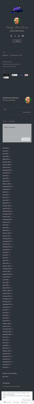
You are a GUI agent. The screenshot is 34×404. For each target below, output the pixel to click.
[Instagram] (18, 35)
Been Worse (26, 112)
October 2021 (6, 244)
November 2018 (7, 331)
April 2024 (5, 178)
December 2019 (7, 296)
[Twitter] (15, 35)
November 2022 (7, 214)
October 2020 (6, 271)
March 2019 (6, 320)
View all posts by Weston (9, 100)
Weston (6, 55)
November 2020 (7, 268)
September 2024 (7, 170)
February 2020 (6, 290)
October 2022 (6, 216)
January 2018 (6, 353)
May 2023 (5, 197)
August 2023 (6, 189)
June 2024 (5, 175)
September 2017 (7, 362)
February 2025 (6, 164)
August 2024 (6, 173)
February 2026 (6, 162)
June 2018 (5, 340)
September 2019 (7, 304)
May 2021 (5, 258)
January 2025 (6, 167)
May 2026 (5, 153)
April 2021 (5, 260)
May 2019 (5, 315)
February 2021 (6, 266)
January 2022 (6, 236)
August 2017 (6, 364)
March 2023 (6, 203)
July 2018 (5, 337)
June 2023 (5, 195)
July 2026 (5, 151)
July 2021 (5, 252)
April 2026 (5, 156)
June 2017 (5, 367)
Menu (18, 41)
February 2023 (6, 206)
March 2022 (6, 230)
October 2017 (6, 359)
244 (4, 110)
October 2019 (6, 301)
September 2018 (7, 334)
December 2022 (7, 211)
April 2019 (5, 318)
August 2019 (6, 307)
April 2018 (5, 345)
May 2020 (5, 282)
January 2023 (6, 208)
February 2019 (6, 323)
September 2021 (7, 247)
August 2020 (6, 277)
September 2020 (7, 274)
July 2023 (5, 192)
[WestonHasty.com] (11, 35)
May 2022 (5, 225)
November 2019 (7, 299)
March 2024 (6, 181)
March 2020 (6, 288)
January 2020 (6, 293)
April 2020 (5, 285)
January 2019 (6, 326)
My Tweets (5, 376)
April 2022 (5, 227)
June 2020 (5, 279)
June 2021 (5, 255)
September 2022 (7, 219)
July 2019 (5, 310)
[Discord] (22, 35)
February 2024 (6, 184)
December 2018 (7, 329)
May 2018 (5, 342)
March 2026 (6, 159)
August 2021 (6, 249)
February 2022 (6, 233)
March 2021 (6, 263)
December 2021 (7, 238)
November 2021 (7, 241)
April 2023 (5, 200)
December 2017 (7, 356)
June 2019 (5, 312)
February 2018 (6, 351)
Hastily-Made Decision (17, 27)
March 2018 (6, 348)
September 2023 (7, 186)
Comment (25, 139)
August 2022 (6, 222)
